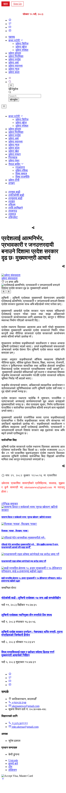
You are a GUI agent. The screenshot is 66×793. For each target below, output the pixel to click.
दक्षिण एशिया (21, 170)
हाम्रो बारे (13, 763)
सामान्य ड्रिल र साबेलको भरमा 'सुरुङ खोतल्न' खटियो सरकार (26, 517)
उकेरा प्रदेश (14, 59)
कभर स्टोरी (14, 40)
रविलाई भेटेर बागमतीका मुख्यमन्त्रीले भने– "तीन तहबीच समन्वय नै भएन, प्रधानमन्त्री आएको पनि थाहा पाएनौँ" (29, 546)
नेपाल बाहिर (14, 164)
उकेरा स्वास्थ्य (15, 65)
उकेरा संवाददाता (9, 278)
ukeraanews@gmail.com (25, 705)
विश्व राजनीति (22, 176)
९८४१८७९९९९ (19, 723)
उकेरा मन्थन (14, 154)
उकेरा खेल (13, 151)
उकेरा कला (14, 72)
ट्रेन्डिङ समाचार (9, 503)
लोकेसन (12, 769)
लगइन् (11, 183)
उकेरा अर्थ (13, 62)
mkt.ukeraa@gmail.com (25, 726)
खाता (5, 3)
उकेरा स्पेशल (21, 49)
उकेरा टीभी (13, 179)
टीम (10, 766)
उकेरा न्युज (13, 68)
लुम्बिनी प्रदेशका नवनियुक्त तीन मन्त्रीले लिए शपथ (26, 614)
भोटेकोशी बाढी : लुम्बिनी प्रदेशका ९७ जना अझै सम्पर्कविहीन (31, 597)
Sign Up (17, 3)
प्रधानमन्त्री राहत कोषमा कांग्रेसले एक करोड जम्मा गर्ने (23, 561)
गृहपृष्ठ (11, 36)
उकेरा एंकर (13, 160)
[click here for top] (2, 779)
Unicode (13, 760)
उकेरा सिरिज (21, 43)
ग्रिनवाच (12, 157)
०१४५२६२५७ (18, 702)
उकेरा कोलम (14, 53)
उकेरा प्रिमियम (15, 56)
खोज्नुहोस (14, 99)
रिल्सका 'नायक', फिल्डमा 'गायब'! (15, 530)
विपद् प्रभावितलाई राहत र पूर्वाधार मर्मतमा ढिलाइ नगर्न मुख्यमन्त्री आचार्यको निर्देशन (27, 653)
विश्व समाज (21, 173)
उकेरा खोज (21, 46)
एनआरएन (20, 167)
